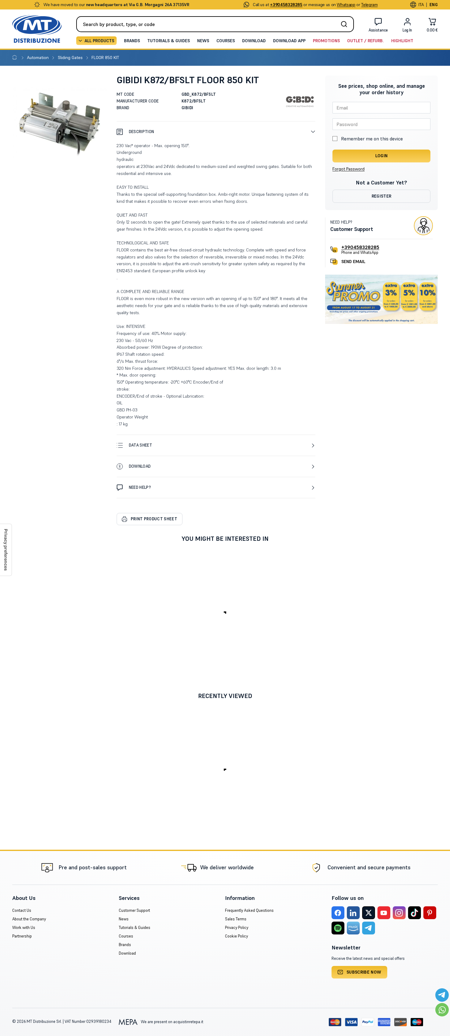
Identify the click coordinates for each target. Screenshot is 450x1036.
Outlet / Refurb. (365, 40)
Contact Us (21, 910)
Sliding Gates (71, 57)
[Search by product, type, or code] (346, 24)
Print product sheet (154, 519)
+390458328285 (360, 247)
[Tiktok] (414, 912)
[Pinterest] (429, 912)
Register (382, 196)
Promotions (326, 40)
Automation (38, 57)
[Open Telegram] (442, 995)
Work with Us (23, 927)
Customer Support (134, 910)
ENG (433, 4)
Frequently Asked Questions (249, 910)
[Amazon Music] (353, 928)
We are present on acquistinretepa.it (171, 1021)
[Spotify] (338, 928)
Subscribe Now (364, 972)
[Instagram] (399, 912)
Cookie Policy (236, 936)
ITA (421, 4)
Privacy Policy (236, 927)
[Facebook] (338, 912)
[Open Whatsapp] (442, 1009)
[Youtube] (383, 912)
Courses (225, 40)
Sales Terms (235, 919)
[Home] (15, 57)
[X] (368, 912)
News (203, 40)
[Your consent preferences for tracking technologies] (6, 550)
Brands (132, 40)
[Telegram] (368, 928)
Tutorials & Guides (168, 40)
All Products (99, 40)
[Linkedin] (353, 912)
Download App (289, 40)
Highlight (402, 40)
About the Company (29, 919)
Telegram (369, 4)
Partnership (22, 936)
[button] (216, 131)
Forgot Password (348, 169)
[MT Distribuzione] (37, 29)
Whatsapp (346, 4)
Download (254, 40)
